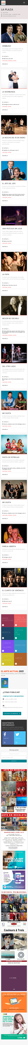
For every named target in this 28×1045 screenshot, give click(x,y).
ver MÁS (4, 64)
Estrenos (10, 60)
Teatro (14, 60)
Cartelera (4, 60)
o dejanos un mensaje (11, 713)
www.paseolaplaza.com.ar (9, 16)
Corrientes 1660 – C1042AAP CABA (11, 14)
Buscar (13, 761)
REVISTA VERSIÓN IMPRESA (7, 673)
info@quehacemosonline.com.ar (13, 707)
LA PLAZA (6, 56)
